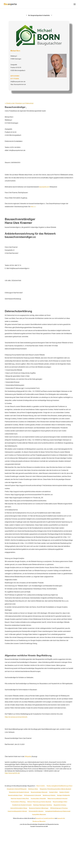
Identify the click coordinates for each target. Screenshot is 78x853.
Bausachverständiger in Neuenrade (19, 812)
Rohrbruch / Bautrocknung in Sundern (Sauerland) (39, 822)
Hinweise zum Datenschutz (39, 842)
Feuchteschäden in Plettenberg (17, 822)
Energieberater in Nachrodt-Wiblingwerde (48, 806)
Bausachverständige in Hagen (60, 812)
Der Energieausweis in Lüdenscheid (24, 816)
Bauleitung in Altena (65, 806)
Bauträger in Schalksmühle (56, 816)
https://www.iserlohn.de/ (19, 791)
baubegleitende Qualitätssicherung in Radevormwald (58, 832)
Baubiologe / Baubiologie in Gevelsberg (43, 825)
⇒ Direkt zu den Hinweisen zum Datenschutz (20, 102)
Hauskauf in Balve (34, 812)
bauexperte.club (62, 839)
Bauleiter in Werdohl (46, 812)
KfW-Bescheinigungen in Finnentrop (60, 828)
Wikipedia (30, 776)
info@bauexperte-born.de (18, 81)
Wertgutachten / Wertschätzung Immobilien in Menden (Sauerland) (27, 809)
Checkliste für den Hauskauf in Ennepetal (21, 825)
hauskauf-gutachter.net (50, 839)
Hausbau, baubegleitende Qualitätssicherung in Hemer (22, 806)
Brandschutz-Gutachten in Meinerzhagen (39, 828)
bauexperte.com (47, 185)
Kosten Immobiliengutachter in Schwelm (16, 832)
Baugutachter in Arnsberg (60, 825)
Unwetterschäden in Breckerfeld (38, 819)
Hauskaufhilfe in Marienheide (39, 835)
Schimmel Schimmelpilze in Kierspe (18, 828)
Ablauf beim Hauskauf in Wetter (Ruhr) (18, 819)
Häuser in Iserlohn (55, 803)
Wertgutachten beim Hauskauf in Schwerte (56, 809)
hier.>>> (36, 205)
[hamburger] (74, 4)
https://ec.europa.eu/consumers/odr (17, 737)
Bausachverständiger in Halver (60, 822)
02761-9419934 (15, 75)
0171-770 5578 (15, 78)
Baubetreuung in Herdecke (41, 816)
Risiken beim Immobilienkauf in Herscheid (58, 819)
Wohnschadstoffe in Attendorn (35, 832)
